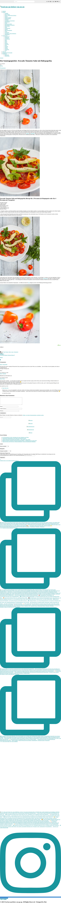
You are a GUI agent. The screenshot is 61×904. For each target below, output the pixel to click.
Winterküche (7, 34)
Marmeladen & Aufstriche (10, 25)
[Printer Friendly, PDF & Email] (59, 345)
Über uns (4, 51)
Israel (6, 39)
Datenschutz (7, 55)
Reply (1, 364)
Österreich (7, 44)
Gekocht (1, 57)
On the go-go (4, 35)
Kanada (6, 43)
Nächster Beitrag (11, 355)
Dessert (6, 16)
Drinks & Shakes (8, 17)
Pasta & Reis (7, 26)
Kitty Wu (6, 388)
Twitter (27, 133)
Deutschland (7, 36)
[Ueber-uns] (31, 420)
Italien (6, 41)
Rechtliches (4, 53)
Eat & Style (45, 278)
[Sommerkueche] (30, 429)
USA (6, 50)
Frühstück (7, 19)
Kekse (6, 22)
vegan (12, 351)
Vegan (6, 31)
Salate (6, 27)
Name (1, 406)
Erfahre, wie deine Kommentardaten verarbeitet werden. (33, 415)
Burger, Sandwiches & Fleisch (10, 15)
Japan (6, 42)
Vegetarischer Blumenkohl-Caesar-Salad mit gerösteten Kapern (14, 438)
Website (1, 410)
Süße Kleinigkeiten (8, 30)
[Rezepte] (31, 423)
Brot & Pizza (7, 14)
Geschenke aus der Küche (10, 20)
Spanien (6, 48)
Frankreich (7, 37)
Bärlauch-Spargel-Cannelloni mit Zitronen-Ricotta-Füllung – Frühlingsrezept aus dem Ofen (19, 440)
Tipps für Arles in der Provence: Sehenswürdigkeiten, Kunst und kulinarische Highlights (19, 441)
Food (4, 351)
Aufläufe (6, 13)
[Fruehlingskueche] (30, 426)
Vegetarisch (7, 32)
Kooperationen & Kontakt (7, 52)
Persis (4, 378)
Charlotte (4, 373)
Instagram (33, 133)
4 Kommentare (3, 67)
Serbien (6, 47)
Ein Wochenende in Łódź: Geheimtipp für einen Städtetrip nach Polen (15, 437)
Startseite (4, 11)
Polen (6, 45)
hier (29, 282)
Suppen (6, 29)
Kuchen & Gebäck (8, 23)
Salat (10, 351)
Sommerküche (7, 28)
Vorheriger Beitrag (3, 355)
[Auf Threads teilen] (3, 354)
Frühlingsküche (8, 18)
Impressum (7, 54)
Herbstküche (7, 21)
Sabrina (1, 65)
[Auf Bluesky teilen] (2, 354)
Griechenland (7, 38)
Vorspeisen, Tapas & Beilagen (10, 33)
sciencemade (5, 364)
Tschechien (7, 49)
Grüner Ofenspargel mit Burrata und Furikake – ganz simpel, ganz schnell (16, 439)
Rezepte (3, 12)
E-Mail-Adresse (3, 408)
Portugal (6, 46)
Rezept (7, 351)
